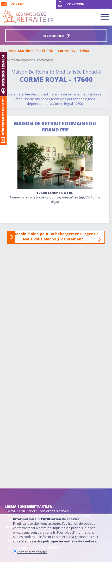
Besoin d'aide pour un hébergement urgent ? (57, 236)
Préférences (45, 60)
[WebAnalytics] (15, 496)
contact (18, 4)
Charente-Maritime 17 (19, 50)
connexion (75, 4)
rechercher (54, 35)
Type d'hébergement (18, 60)
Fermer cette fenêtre (32, 552)
